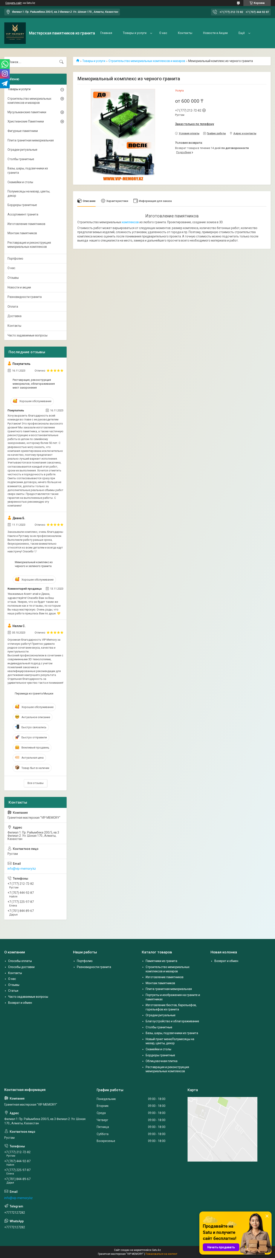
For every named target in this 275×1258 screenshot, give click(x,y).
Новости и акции (19, 287)
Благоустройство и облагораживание (172, 1021)
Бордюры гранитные (22, 205)
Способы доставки (21, 967)
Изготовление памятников (26, 224)
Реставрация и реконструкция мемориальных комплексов (29, 245)
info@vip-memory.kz (22, 868)
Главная (106, 33)
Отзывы (13, 277)
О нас (163, 33)
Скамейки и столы (20, 182)
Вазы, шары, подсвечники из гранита (28, 170)
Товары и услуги (135, 33)
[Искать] (61, 62)
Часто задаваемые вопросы (27, 335)
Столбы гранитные (21, 159)
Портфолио (15, 258)
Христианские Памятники (26, 121)
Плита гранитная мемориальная (31, 140)
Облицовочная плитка (161, 1061)
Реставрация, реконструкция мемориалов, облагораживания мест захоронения (34, 383)
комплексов (130, 222)
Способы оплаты (20, 961)
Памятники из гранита (161, 961)
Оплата (13, 306)
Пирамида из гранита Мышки (34, 693)
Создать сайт (13, 3)
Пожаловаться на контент (161, 1253)
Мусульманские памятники (27, 112)
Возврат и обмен (20, 1002)
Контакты (185, 33)
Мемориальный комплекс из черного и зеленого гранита (34, 564)
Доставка (14, 316)
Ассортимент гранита (23, 214)
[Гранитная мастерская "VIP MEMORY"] (15, 33)
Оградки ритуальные (22, 149)
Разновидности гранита (25, 297)
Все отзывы (36, 783)
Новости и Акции (215, 33)
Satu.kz (156, 1250)
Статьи (13, 990)
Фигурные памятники (23, 131)
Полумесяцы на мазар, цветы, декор (29, 193)
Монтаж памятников (22, 233)
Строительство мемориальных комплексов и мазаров (146, 61)
